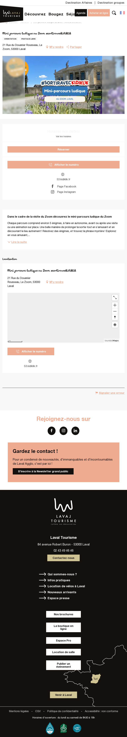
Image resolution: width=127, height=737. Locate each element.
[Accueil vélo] (63, 727)
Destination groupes (111, 2)
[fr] (122, 12)
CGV (38, 711)
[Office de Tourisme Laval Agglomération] (11, 8)
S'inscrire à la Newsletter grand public (43, 471)
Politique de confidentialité (62, 711)
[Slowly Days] (77, 727)
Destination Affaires (78, 2)
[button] (114, 12)
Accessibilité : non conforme (101, 711)
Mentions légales (19, 711)
